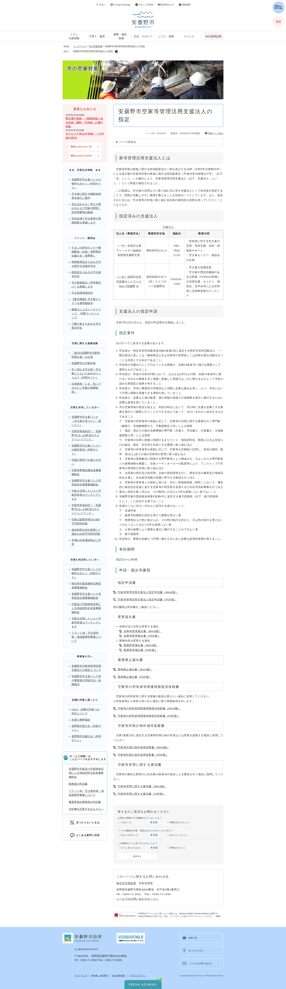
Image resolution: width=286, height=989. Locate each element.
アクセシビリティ (137, 975)
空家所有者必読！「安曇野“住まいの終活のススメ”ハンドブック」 (86, 435)
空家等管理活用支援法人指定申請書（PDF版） (147, 599)
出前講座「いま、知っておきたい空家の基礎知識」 (86, 387)
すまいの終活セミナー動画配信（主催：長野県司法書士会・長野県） (86, 251)
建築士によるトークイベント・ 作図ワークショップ (86, 313)
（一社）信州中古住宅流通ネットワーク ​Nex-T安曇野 (129, 281)
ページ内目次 (127, 141)
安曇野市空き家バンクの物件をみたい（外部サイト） (86, 183)
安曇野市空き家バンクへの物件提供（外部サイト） (86, 449)
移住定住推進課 (126, 883)
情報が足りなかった (180, 822)
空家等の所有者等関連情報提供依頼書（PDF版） (149, 715)
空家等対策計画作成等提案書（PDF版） (143, 754)
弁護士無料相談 (81, 719)
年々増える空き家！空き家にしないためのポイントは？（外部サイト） (86, 373)
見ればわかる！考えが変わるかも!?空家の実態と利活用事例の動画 (86, 208)
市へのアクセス (196, 950)
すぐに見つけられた (131, 848)
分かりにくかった (179, 835)
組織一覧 (193, 938)
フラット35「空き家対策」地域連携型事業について (86, 636)
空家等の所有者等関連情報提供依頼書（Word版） (149, 708)
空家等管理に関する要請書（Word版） (142, 786)
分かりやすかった (130, 835)
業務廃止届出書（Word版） (135, 669)
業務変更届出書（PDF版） (141, 650)
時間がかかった (178, 848)
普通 (155, 822)
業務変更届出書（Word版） (141, 645)
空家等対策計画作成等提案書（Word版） (144, 747)
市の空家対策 (95, 46)
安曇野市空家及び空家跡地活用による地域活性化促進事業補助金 (86, 772)
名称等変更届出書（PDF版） (142, 635)
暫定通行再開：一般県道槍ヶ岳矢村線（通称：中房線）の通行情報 (84, 122)
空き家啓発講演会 (82, 292)
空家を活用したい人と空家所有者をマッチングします (86, 494)
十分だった (126, 822)
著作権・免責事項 (99, 975)
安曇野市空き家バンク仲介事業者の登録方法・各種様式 (86, 680)
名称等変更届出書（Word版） (143, 631)
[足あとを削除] (116, 51)
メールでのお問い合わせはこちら (137, 898)
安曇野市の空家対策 (84, 363)
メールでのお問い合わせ (200, 963)
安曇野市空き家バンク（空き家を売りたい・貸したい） (86, 421)
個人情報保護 (118, 975)
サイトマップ (80, 975)
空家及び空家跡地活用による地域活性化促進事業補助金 (86, 608)
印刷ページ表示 (215, 133)
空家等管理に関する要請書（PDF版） (142, 793)
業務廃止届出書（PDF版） (135, 676)
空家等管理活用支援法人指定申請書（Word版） (148, 592)
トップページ (79, 46)
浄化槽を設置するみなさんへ (86, 809)
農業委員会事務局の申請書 (85, 802)
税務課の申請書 (78, 784)
